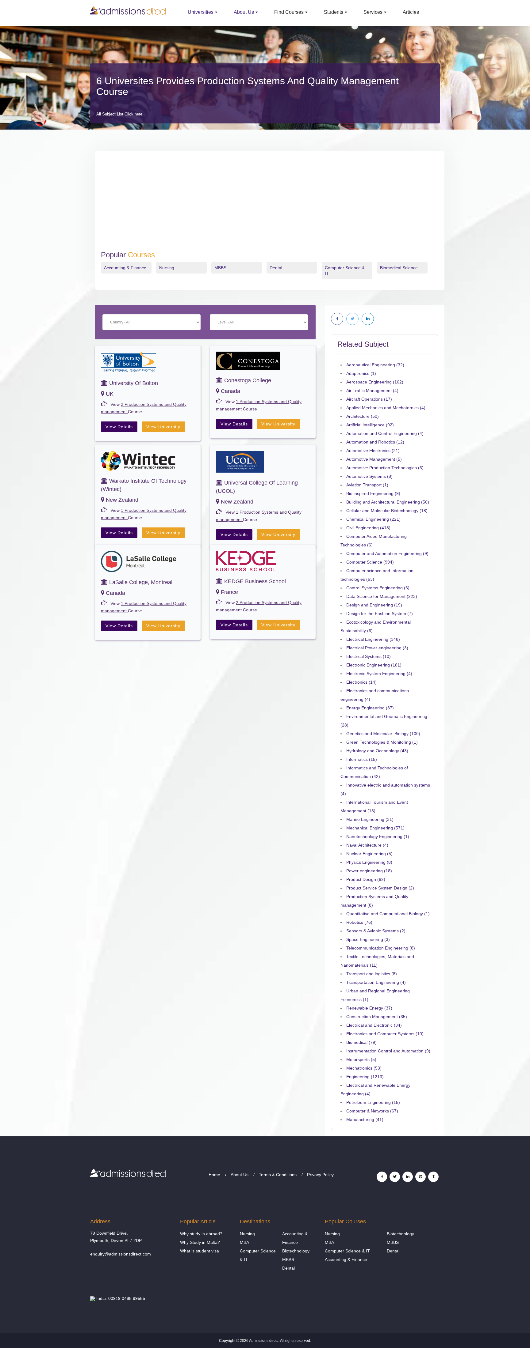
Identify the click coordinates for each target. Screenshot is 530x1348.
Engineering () (365, 1076)
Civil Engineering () (368, 527)
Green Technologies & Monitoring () (382, 742)
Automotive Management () (374, 459)
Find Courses (289, 12)
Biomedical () (361, 1042)
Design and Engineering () (374, 604)
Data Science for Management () (381, 596)
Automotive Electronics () (373, 450)
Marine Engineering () (370, 819)
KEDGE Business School (254, 581)
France (228, 592)
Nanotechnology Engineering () (377, 836)
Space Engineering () (368, 939)
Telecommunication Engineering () (380, 948)
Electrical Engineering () (373, 639)
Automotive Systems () (369, 476)
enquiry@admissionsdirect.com (120, 1254)
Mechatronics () (364, 1068)
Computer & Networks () (372, 1110)
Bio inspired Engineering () (373, 493)
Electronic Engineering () (373, 665)
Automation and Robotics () (375, 442)
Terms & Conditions (278, 1174)
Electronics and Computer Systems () (385, 1033)
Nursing (166, 267)
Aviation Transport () (367, 484)
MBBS (220, 267)
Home (214, 1174)
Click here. (134, 114)
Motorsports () (361, 1059)
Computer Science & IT (347, 1250)
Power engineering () (369, 870)
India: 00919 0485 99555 (120, 1298)
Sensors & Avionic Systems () (375, 930)
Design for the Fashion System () (379, 613)
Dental (276, 267)
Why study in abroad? (201, 1233)
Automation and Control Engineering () (385, 433)
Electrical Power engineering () (377, 647)
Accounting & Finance (125, 267)
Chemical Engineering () (373, 519)
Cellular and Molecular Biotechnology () (387, 510)
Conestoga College (247, 380)
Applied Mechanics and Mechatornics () (385, 407)
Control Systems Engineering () (377, 587)
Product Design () (365, 879)
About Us (244, 12)
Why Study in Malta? (200, 1242)
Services (372, 12)
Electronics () (361, 682)
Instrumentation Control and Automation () (388, 1050)
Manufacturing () (364, 1119)
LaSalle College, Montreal (140, 582)
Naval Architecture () (367, 845)
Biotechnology (295, 1250)
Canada (229, 391)
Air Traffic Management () (372, 390)
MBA (244, 1242)
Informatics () (361, 759)
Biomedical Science (399, 267)
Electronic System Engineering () (379, 673)
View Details (119, 426)
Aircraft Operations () (369, 399)
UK (108, 394)
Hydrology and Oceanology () (377, 750)
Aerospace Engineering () (374, 381)
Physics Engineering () (369, 862)
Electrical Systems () (368, 656)
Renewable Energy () (369, 1008)
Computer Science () (370, 562)
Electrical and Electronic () (374, 1025)
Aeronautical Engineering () (375, 364)
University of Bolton (133, 383)
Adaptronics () (361, 373)
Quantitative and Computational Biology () (388, 913)
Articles (411, 12)
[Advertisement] (269, 204)
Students (333, 12)
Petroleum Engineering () (373, 1102)
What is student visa (199, 1250)
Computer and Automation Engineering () (387, 553)
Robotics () (359, 922)
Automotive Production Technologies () (385, 467)
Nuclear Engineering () (369, 853)
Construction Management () (376, 1016)
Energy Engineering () (370, 707)
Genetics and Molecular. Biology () (383, 733)
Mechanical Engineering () (375, 827)
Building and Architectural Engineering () (387, 502)
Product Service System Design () (380, 887)
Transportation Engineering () (376, 982)
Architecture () (362, 416)
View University (163, 426)
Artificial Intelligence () (370, 424)
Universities (200, 12)
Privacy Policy (320, 1174)
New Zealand (121, 500)
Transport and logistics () (371, 973)
